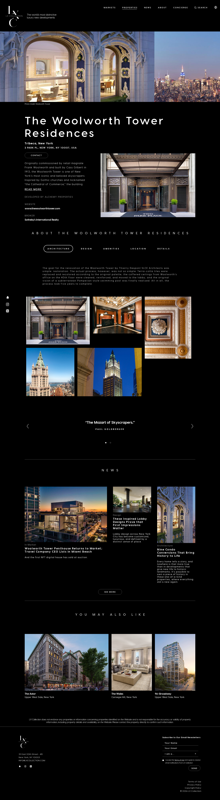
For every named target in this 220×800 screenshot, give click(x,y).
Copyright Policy (193, 788)
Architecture (58, 248)
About (162, 7)
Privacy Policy (194, 785)
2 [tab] (111, 443)
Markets (110, 7)
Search (203, 7)
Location (138, 248)
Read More (33, 189)
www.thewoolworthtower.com (42, 208)
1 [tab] (106, 443)
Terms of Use (179, 760)
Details (163, 248)
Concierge (180, 7)
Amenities (111, 248)
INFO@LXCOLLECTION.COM (32, 760)
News (147, 7)
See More (110, 592)
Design (86, 248)
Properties (130, 7)
